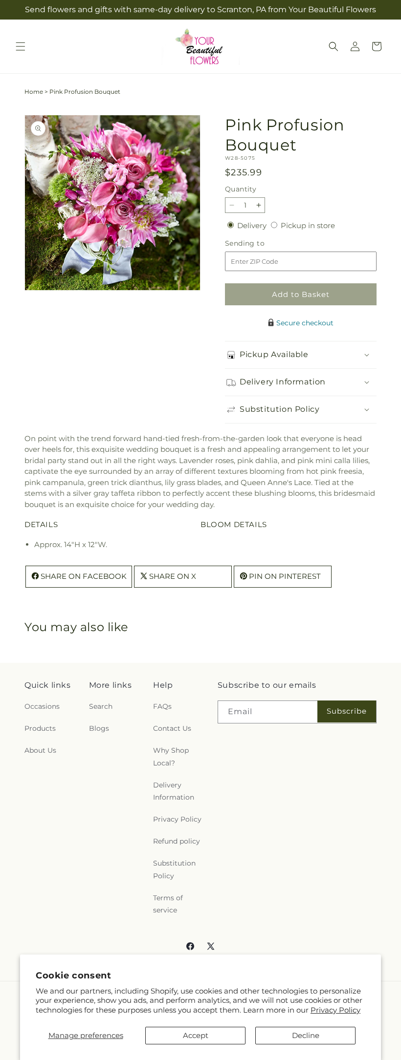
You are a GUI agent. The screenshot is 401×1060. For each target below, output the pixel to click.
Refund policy (176, 841)
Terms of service (168, 903)
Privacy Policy (335, 1010)
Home (33, 91)
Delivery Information (173, 791)
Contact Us (172, 728)
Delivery (252, 225)
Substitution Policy (174, 869)
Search (100, 706)
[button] (20, 46)
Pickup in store (308, 225)
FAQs (162, 706)
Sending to (259, 243)
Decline (305, 1035)
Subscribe (347, 711)
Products (40, 728)
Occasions (42, 706)
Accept (195, 1035)
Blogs (99, 728)
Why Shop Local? (171, 756)
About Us (40, 750)
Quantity (240, 189)
